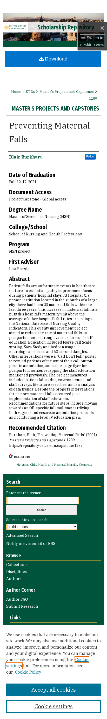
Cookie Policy (28, 672)
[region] (53, 672)
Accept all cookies (53, 689)
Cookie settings (54, 706)
